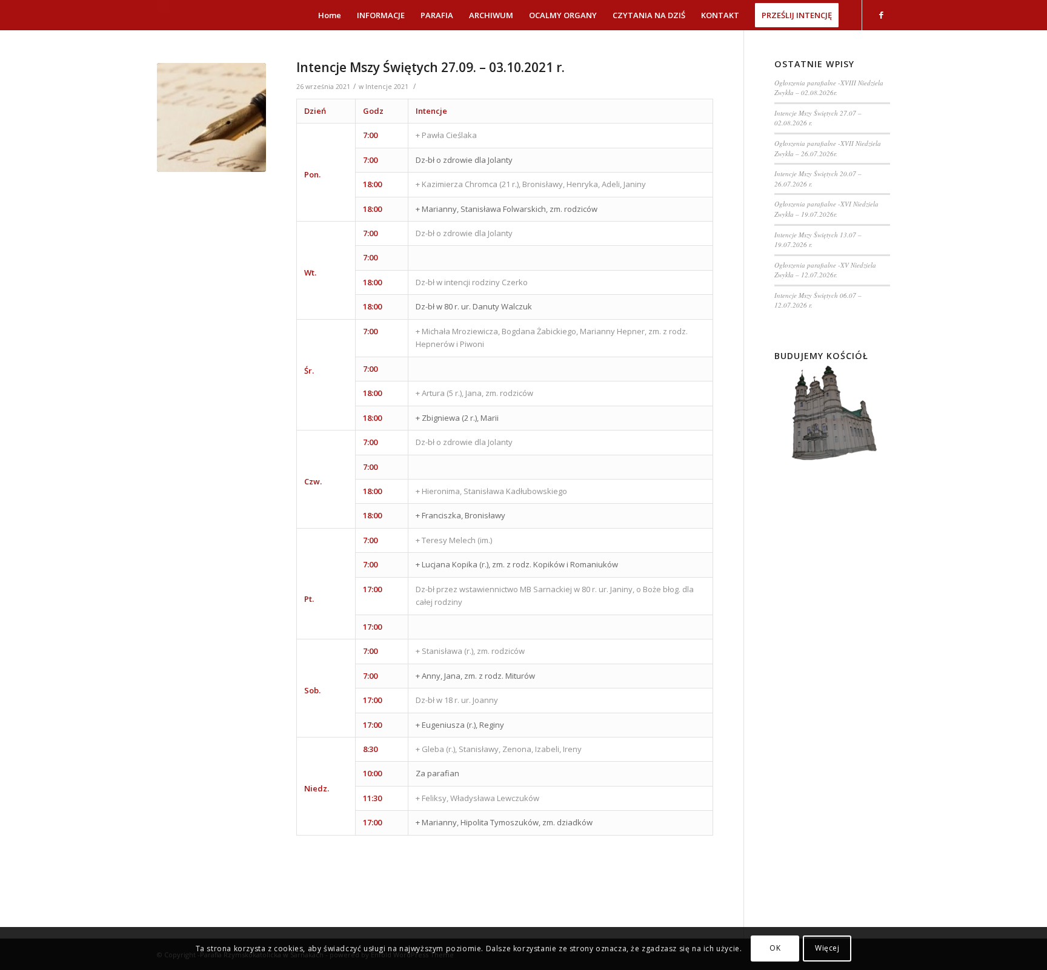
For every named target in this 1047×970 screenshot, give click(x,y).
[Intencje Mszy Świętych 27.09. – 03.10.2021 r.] (211, 117)
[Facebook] (881, 14)
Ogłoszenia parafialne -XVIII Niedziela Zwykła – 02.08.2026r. (828, 87)
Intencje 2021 (386, 86)
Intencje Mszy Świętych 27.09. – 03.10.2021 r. (430, 67)
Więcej (827, 948)
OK (774, 948)
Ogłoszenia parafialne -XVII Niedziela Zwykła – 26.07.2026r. (827, 148)
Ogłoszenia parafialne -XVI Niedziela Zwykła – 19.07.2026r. (826, 209)
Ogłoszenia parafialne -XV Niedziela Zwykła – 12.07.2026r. (825, 270)
